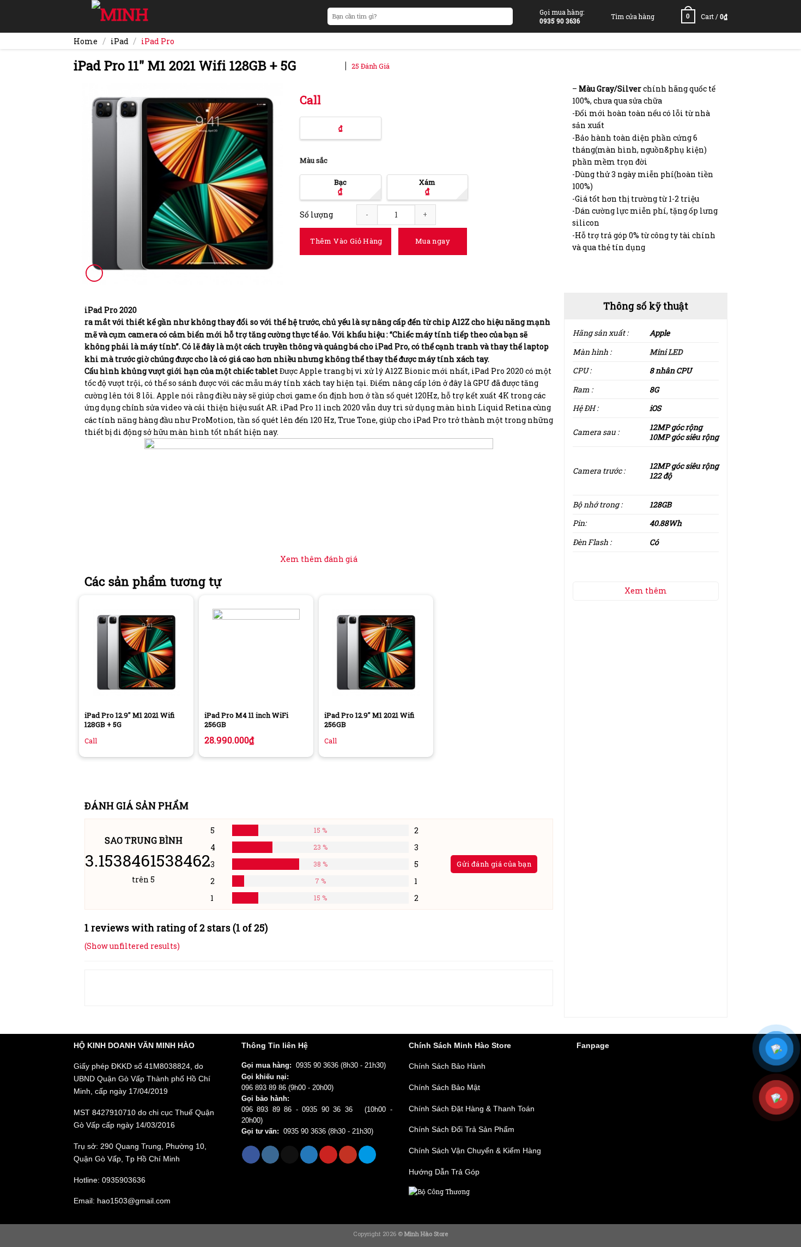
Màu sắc (313, 160)
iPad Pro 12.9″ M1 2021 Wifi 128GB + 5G (129, 720)
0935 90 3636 (317, 1065)
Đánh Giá (370, 66)
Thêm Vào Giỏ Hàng (346, 241)
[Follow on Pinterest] (328, 1155)
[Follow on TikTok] (290, 1155)
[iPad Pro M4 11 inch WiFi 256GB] (256, 652)
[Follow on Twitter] (309, 1155)
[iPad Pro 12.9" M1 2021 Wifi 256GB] (376, 652)
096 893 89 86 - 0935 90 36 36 (301, 1109)
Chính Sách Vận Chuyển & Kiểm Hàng (475, 1150)
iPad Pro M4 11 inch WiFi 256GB (246, 720)
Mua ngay (432, 241)
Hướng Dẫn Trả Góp (444, 1171)
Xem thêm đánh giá (318, 559)
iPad (120, 41)
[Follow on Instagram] (271, 1155)
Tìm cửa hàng (632, 16)
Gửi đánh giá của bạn (494, 864)
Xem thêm (645, 590)
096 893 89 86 (263, 1088)
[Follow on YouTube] (348, 1155)
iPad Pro (157, 41)
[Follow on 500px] (368, 1155)
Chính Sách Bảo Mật (444, 1087)
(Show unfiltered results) (132, 946)
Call (310, 99)
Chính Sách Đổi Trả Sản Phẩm (461, 1129)
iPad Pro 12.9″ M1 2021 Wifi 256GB (369, 720)
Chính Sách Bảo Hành (447, 1066)
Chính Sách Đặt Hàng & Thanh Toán (472, 1108)
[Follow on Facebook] (251, 1155)
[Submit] (504, 17)
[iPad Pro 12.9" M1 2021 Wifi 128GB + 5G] (136, 652)
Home (86, 41)
